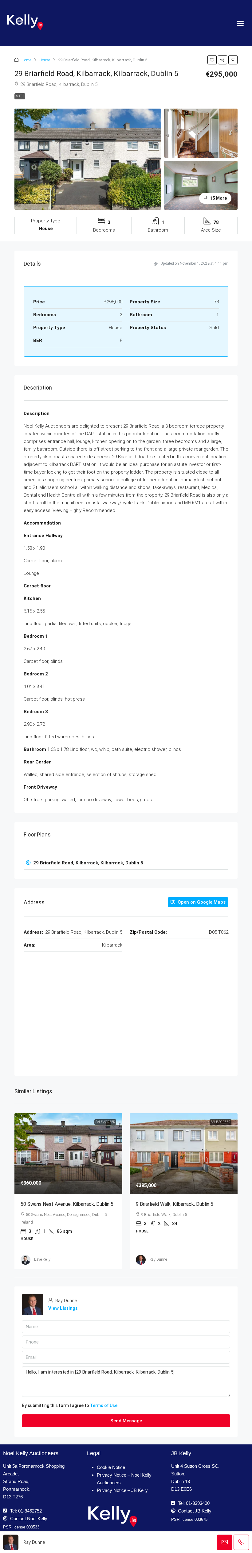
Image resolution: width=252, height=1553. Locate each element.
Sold (19, 96)
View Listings (63, 1308)
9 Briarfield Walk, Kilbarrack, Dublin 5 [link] (174, 1204)
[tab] (126, 863)
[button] (240, 23)
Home (26, 60)
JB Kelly (181, 1453)
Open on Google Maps (201, 902)
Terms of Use (103, 1405)
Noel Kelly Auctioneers (30, 1453)
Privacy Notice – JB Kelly (122, 1490)
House (44, 60)
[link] (68, 1153)
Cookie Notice (111, 1467)
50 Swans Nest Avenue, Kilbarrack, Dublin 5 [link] (67, 1204)
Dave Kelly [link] (42, 1259)
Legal (93, 1453)
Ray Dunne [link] (158, 1259)
